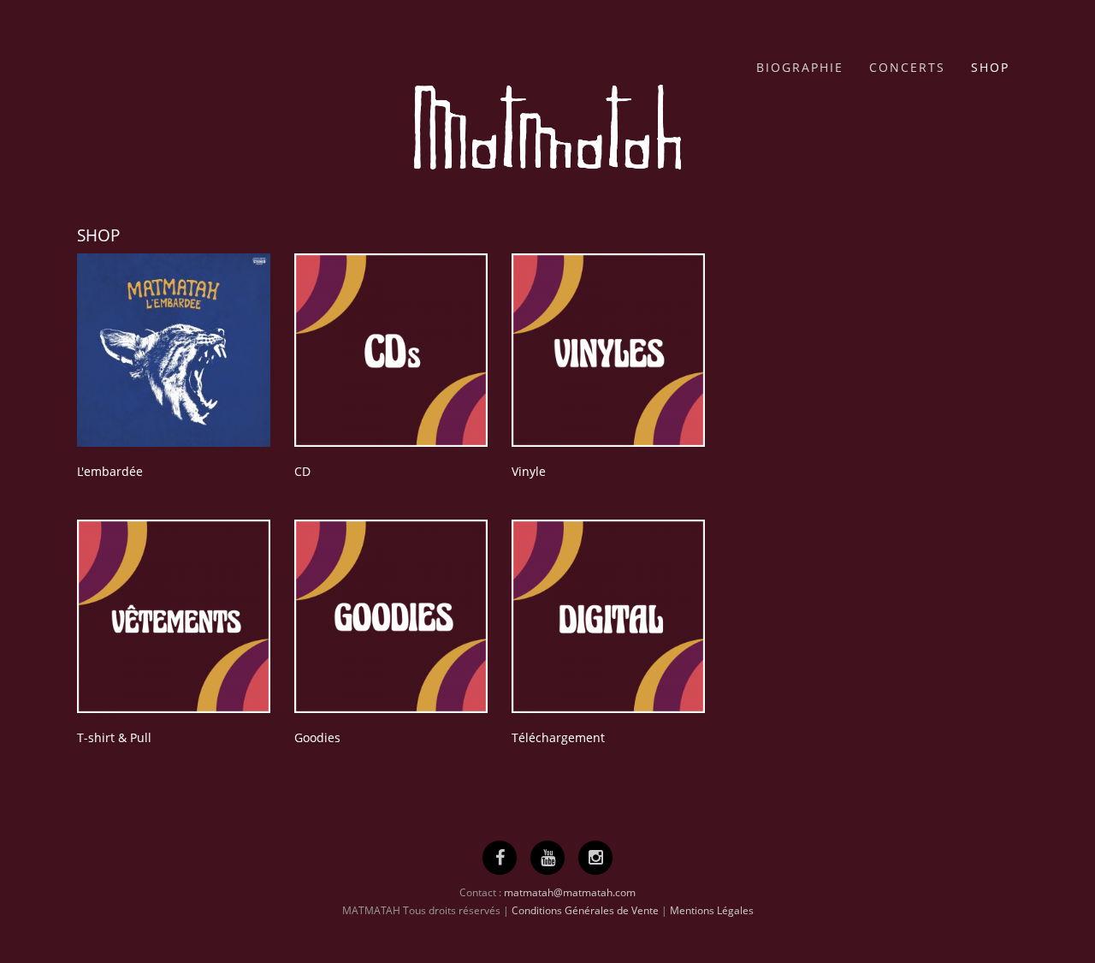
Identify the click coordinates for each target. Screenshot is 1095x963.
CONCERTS (907, 67)
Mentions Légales (712, 910)
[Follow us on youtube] (548, 857)
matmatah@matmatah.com (570, 892)
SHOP (990, 67)
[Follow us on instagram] (596, 857)
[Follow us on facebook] (500, 857)
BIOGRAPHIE (799, 67)
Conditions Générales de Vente (585, 910)
